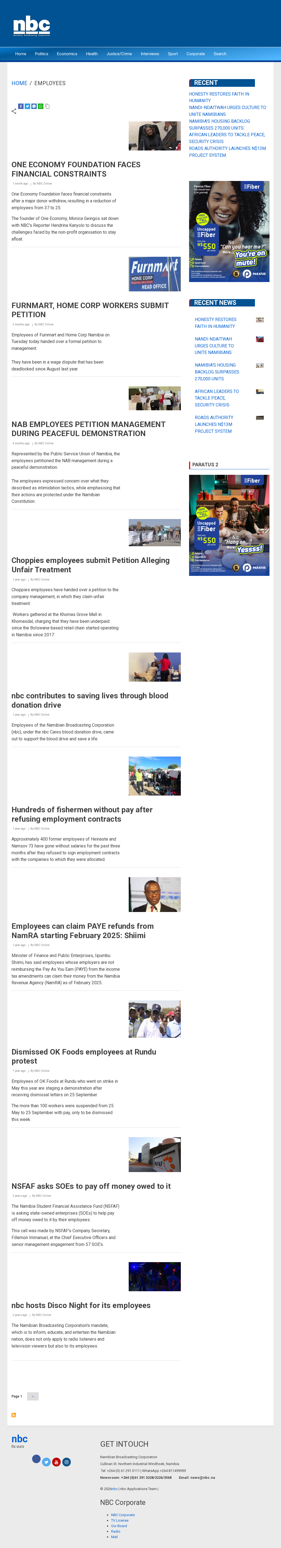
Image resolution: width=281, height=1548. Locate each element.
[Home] (32, 25)
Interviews (150, 53)
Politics (41, 53)
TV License (119, 1520)
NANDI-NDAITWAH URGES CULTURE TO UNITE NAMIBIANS (214, 345)
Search (220, 53)
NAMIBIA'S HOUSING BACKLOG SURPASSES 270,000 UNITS (217, 371)
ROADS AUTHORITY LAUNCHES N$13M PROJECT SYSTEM (214, 424)
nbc (20, 1439)
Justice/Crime (119, 53)
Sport (173, 53)
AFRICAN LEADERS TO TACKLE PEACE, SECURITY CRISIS (217, 398)
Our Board (119, 1526)
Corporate (196, 53)
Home (20, 53)
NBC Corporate (123, 1515)
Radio (115, 1531)
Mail (114, 1537)
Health (92, 53)
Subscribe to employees (14, 1415)
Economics (67, 53)
